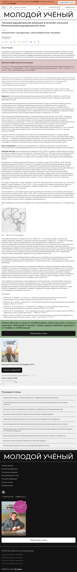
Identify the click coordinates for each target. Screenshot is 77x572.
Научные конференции (9, 469)
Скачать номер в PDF (11, 370)
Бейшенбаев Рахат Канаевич (46, 33)
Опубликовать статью (66, 2)
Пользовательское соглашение (12, 557)
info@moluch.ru (70, 7)
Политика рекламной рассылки (12, 563)
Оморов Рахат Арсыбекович (16, 33)
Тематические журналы (9, 472)
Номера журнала (7, 465)
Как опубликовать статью (10, 475)
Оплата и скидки (7, 482)
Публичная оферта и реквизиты (12, 554)
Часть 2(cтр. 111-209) (9, 378)
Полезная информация (9, 479)
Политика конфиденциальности (12, 560)
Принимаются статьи (20, 506)
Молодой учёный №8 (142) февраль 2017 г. (18, 364)
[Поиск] (39, 7)
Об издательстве (7, 485)
